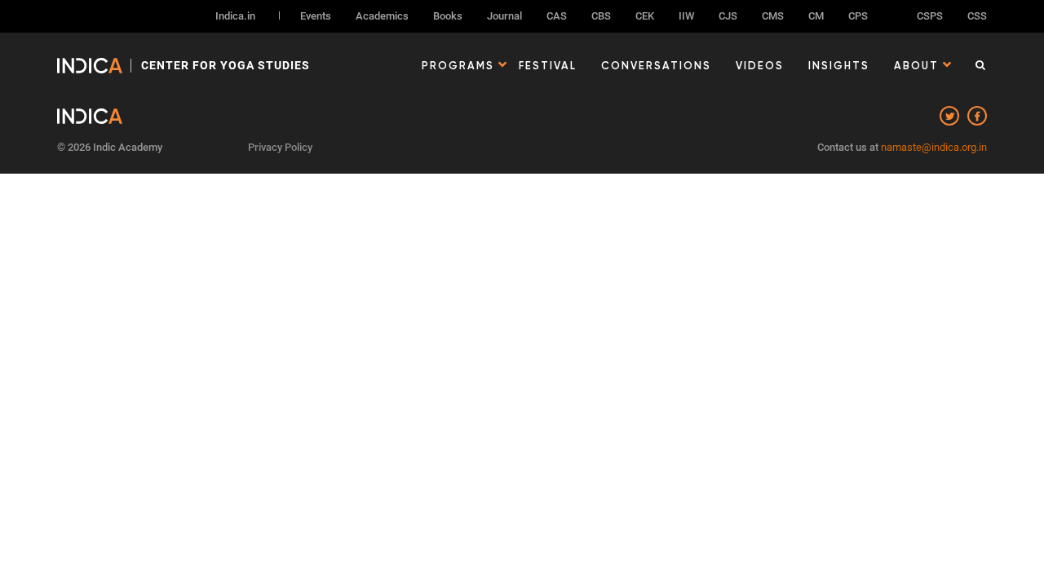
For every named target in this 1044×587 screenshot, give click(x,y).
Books (447, 16)
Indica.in (235, 16)
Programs (458, 65)
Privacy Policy (280, 147)
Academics (382, 16)
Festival (548, 65)
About (916, 65)
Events (315, 16)
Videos (760, 65)
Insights (838, 65)
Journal (504, 16)
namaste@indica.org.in (934, 147)
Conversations (656, 65)
